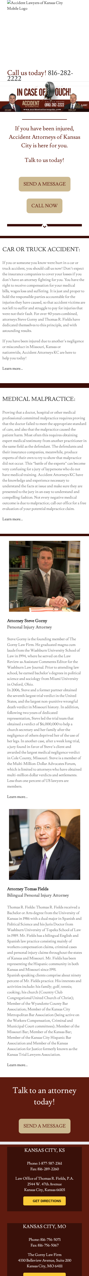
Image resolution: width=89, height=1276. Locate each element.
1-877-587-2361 (50, 1163)
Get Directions (47, 1201)
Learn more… (12, 368)
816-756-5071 (50, 1239)
